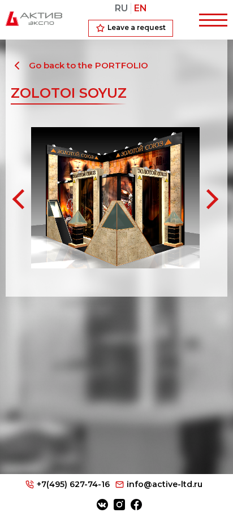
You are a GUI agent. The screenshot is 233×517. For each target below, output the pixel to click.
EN (140, 8)
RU (121, 8)
